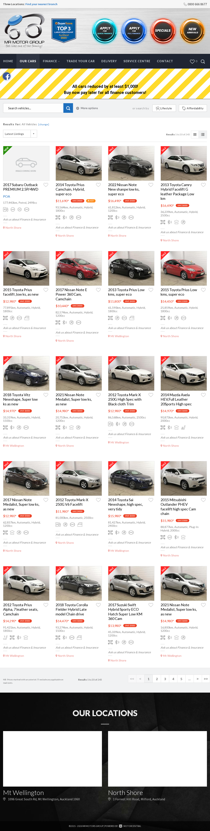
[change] (43, 124)
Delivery (109, 61)
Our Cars (28, 61)
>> (206, 679)
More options (89, 108)
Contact (165, 61)
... (189, 679)
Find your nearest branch (41, 4)
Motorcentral (132, 826)
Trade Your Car (80, 61)
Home (8, 61)
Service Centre (136, 61)
